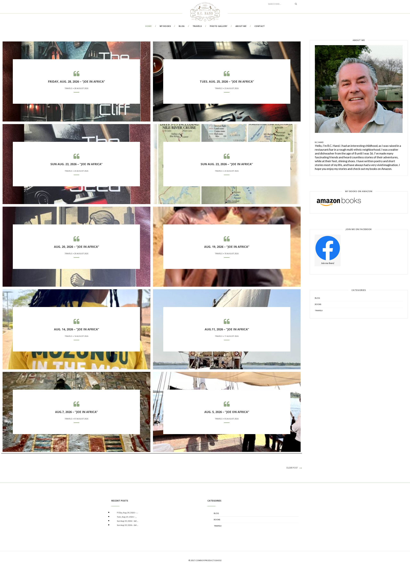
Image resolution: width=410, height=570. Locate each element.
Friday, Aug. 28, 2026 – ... (127, 512)
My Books (165, 26)
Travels (197, 26)
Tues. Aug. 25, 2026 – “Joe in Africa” (227, 81)
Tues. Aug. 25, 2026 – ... (127, 517)
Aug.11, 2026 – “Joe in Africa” (227, 329)
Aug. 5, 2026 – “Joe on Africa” (226, 412)
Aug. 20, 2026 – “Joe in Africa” (76, 247)
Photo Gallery (218, 26)
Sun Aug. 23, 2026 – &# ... (127, 521)
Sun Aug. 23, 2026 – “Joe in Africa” (76, 164)
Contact (259, 26)
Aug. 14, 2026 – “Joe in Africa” (76, 329)
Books (318, 304)
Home (148, 26)
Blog (181, 26)
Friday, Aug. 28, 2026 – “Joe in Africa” (76, 81)
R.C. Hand (319, 142)
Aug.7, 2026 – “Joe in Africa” (76, 412)
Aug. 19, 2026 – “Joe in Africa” (226, 247)
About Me (240, 26)
